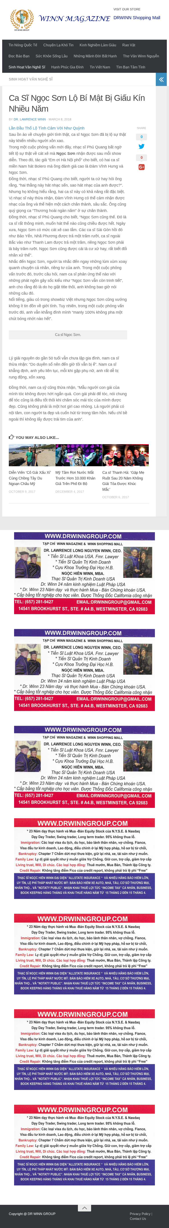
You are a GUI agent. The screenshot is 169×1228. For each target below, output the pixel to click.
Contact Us (138, 1219)
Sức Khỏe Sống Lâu (52, 56)
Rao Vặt (128, 45)
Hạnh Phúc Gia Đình (67, 67)
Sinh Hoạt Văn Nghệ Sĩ (27, 67)
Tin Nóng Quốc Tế (23, 45)
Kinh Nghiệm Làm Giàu (98, 45)
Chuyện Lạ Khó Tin (58, 45)
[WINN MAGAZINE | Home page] (60, 20)
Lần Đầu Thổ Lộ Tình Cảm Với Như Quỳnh (46, 128)
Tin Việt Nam (100, 67)
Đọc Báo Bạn (19, 56)
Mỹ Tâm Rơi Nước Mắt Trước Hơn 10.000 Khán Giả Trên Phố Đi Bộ (75, 478)
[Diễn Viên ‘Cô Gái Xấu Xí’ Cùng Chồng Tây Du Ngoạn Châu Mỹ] (32, 455)
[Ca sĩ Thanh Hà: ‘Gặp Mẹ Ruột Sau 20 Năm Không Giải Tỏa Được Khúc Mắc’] (125, 455)
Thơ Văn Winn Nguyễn (141, 56)
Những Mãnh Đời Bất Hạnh (95, 56)
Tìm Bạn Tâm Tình (130, 67)
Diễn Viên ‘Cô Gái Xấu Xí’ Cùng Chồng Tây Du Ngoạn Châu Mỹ (30, 478)
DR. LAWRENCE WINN (30, 119)
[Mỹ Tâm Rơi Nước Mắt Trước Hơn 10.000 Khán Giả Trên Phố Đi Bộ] (78, 455)
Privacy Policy (140, 1214)
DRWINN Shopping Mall (137, 17)
